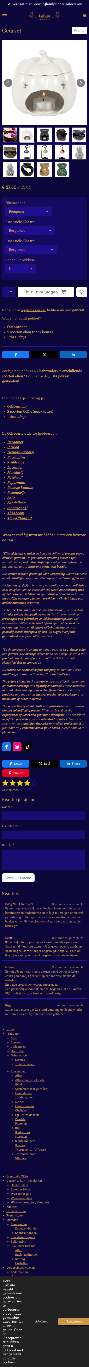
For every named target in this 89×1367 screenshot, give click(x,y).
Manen (20, 1102)
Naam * (7, 807)
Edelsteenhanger (26, 1254)
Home (10, 1029)
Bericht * (8, 845)
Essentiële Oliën (17, 1176)
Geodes (20, 1084)
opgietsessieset (33, 310)
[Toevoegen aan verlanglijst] (81, 292)
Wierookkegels (21, 1194)
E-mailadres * (11, 826)
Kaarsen (12, 1207)
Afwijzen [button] (41, 1321)
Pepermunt (16, 482)
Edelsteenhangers (23, 1237)
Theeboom (15, 513)
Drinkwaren (19, 1055)
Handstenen (23, 1093)
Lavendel (14, 467)
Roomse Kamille (20, 488)
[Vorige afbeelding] (8, 83)
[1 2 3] (9, 292)
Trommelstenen (25, 1154)
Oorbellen (21, 1263)
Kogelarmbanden (26, 1228)
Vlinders (20, 1158)
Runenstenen (15, 1215)
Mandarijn (15, 472)
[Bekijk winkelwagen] (84, 15)
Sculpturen (22, 1132)
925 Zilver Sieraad (23, 1246)
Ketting (20, 1259)
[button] (10, 135)
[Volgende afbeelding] (81, 83)
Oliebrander (15, 203)
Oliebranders (19, 1185)
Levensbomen (24, 1106)
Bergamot (15, 442)
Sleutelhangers (25, 1141)
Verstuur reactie (18, 878)
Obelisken (21, 1110)
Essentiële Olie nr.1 (20, 222)
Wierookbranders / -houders (30, 1202)
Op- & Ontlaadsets (27, 1115)
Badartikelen (19, 1272)
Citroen (13, 447)
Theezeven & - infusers (30, 1149)
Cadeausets (18, 1047)
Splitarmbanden (26, 1233)
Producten (13, 1033)
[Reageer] (82, 904)
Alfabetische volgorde (29, 1080)
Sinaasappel (17, 508)
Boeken (16, 1042)
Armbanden (19, 1224)
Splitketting (18, 1241)
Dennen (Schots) (20, 452)
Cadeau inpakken (19, 260)
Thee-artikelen (25, 1064)
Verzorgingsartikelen (20, 1267)
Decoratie (17, 1051)
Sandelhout (16, 503)
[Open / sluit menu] (4, 15)
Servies (20, 1060)
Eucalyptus (16, 457)
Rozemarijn (16, 493)
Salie (11, 498)
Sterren (20, 1145)
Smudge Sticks (21, 1189)
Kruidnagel (16, 462)
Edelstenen (18, 1071)
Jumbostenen (24, 1097)
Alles (14, 1038)
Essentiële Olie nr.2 (20, 241)
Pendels (20, 1119)
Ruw (18, 1128)
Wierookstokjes (21, 1198)
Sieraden (21, 1136)
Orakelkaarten (16, 1211)
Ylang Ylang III (19, 518)
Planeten (21, 1123)
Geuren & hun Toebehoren (24, 1181)
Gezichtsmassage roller (31, 1089)
